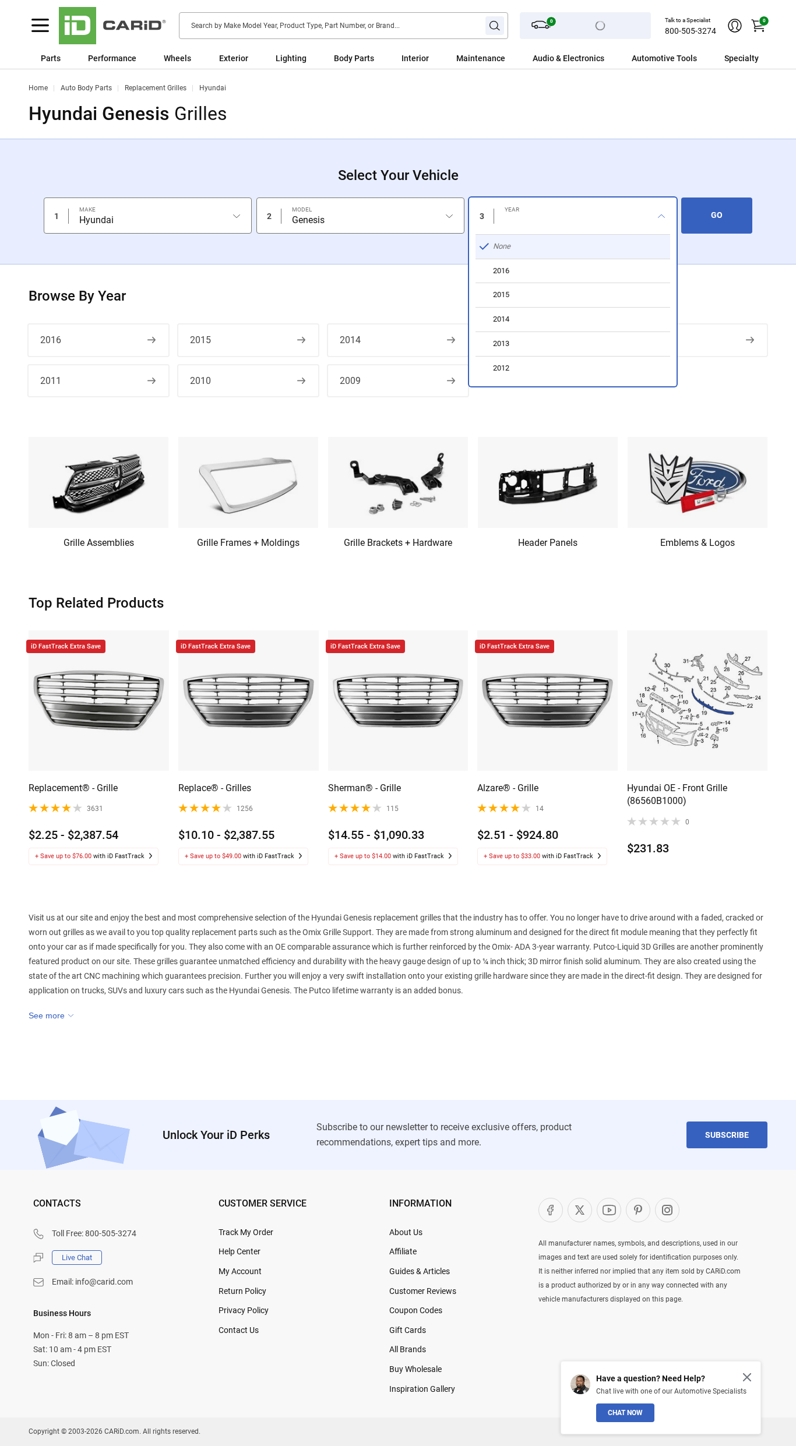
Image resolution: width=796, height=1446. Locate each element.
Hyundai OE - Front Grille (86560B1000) (677, 794)
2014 (350, 339)
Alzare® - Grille (507, 787)
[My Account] (734, 26)
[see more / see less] (51, 1015)
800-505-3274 (690, 31)
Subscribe (727, 1135)
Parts (51, 58)
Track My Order (246, 1232)
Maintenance (480, 58)
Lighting (291, 58)
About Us (405, 1232)
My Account (240, 1271)
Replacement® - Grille (73, 787)
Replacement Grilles (155, 88)
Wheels (177, 58)
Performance (112, 58)
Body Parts (354, 58)
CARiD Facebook (550, 1210)
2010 (200, 380)
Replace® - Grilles (214, 787)
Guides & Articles (419, 1271)
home (38, 88)
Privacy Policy (244, 1310)
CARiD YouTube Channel (609, 1210)
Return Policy (242, 1291)
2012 (649, 339)
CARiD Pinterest (638, 1210)
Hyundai (212, 88)
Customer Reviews (422, 1291)
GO (717, 215)
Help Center (239, 1251)
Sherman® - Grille (364, 787)
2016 (50, 339)
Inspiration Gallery (422, 1389)
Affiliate (403, 1251)
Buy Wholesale (415, 1369)
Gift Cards (407, 1330)
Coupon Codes (415, 1310)
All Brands (407, 1349)
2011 (50, 380)
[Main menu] (40, 26)
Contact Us (239, 1330)
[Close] (747, 1377)
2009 (350, 380)
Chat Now (625, 1413)
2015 (200, 339)
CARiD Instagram (667, 1210)
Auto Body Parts (86, 88)
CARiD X (580, 1210)
